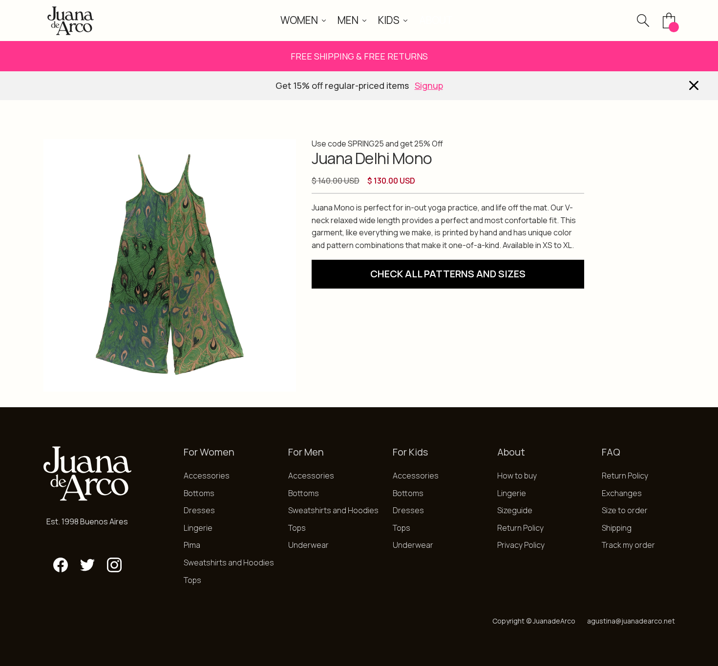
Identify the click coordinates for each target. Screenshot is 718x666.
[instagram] (114, 565)
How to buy (517, 475)
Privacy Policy (521, 545)
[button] (303, 20)
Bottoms (199, 493)
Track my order (628, 545)
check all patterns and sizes (448, 273)
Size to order (625, 510)
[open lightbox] (169, 265)
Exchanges (622, 493)
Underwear (308, 545)
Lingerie (198, 527)
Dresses (199, 510)
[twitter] (87, 565)
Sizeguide (514, 510)
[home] (70, 20)
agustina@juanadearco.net (631, 620)
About (436, 20)
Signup (429, 85)
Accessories (207, 475)
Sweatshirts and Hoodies (229, 562)
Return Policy (520, 527)
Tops (192, 580)
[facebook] (60, 565)
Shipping (617, 527)
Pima (192, 545)
